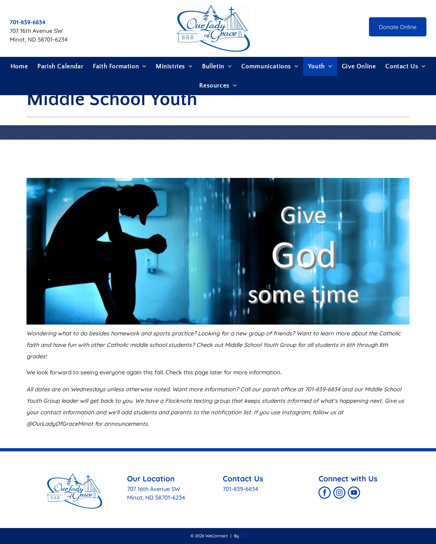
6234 (178, 497)
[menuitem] (19, 66)
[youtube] (354, 493)
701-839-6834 (240, 489)
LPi (243, 535)
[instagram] (339, 493)
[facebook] (325, 493)
